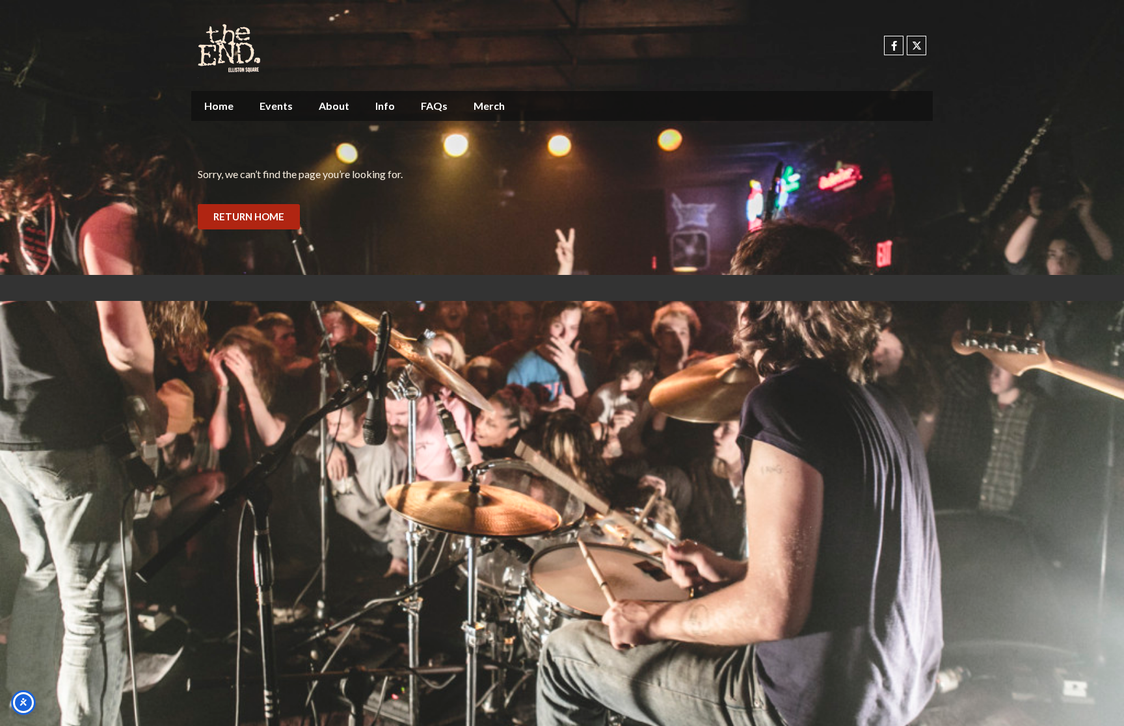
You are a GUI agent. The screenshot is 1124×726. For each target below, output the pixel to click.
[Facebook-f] (893, 45)
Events (276, 105)
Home (219, 105)
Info (385, 105)
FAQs (434, 105)
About (334, 105)
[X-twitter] (916, 45)
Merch (489, 105)
